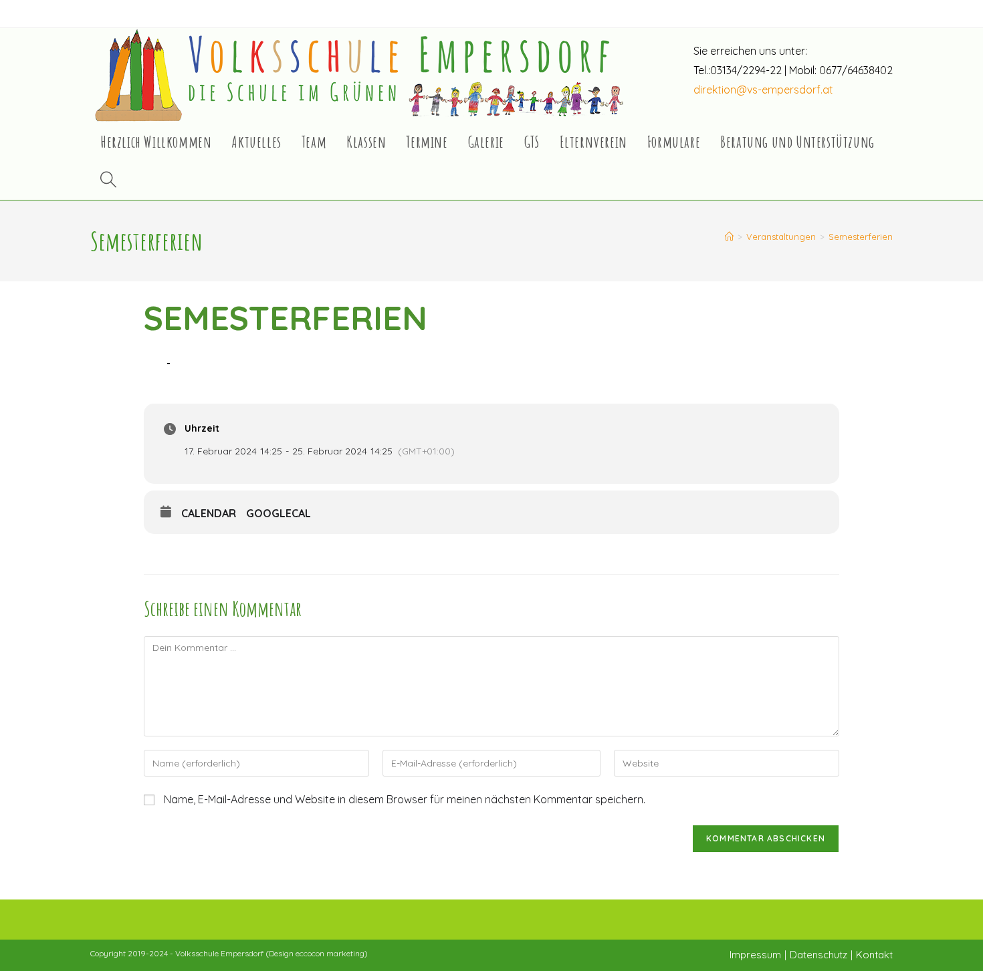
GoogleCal (278, 513)
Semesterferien (861, 236)
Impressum (755, 954)
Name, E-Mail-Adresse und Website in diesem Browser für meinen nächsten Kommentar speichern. (404, 799)
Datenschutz (818, 954)
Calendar (208, 513)
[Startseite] (729, 236)
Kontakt (874, 954)
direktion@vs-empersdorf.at (763, 89)
